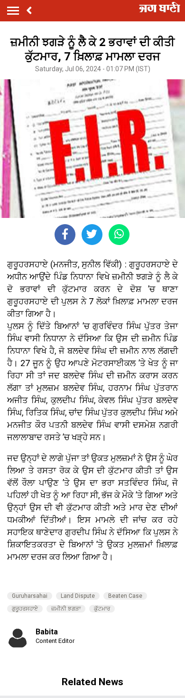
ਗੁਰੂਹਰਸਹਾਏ (25, 608)
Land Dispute (78, 596)
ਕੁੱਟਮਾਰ (102, 608)
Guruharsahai (29, 596)
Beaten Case (125, 596)
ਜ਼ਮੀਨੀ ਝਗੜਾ (66, 608)
